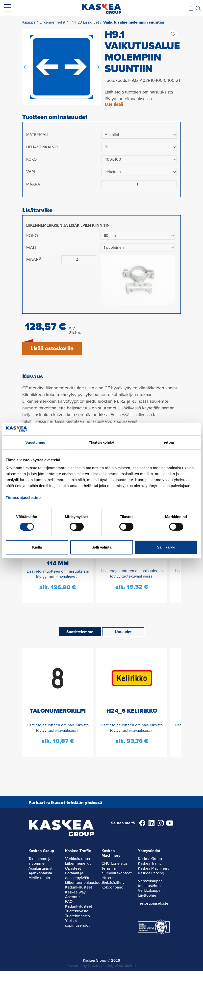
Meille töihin (39, 877)
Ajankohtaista (40, 873)
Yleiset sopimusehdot (77, 923)
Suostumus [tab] (35, 442)
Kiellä (37, 547)
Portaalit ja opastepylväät (77, 875)
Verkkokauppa (77, 858)
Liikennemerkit (78, 863)
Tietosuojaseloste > (24, 497)
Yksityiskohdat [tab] (101, 442)
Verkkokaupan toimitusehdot (150, 883)
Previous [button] (24, 66)
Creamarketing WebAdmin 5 (112, 965)
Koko (31, 159)
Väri (30, 171)
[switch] (77, 527)
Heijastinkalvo (42, 147)
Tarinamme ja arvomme (39, 861)
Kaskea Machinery (153, 868)
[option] (61, 66)
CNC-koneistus (114, 863)
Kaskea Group (150, 858)
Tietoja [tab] (168, 442)
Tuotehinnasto (77, 916)
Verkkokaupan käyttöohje (150, 893)
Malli (32, 247)
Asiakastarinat (40, 868)
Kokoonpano (112, 887)
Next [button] (98, 66)
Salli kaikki (166, 547)
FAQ (69, 901)
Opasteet (73, 868)
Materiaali (37, 134)
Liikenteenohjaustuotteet (87, 882)
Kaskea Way (75, 892)
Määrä (33, 184)
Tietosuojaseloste (153, 903)
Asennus (72, 896)
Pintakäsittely (113, 882)
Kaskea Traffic (150, 863)
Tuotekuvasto (76, 911)
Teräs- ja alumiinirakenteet (117, 871)
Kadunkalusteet (78, 887)
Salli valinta (101, 547)
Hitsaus (108, 877)
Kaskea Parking (151, 873)
